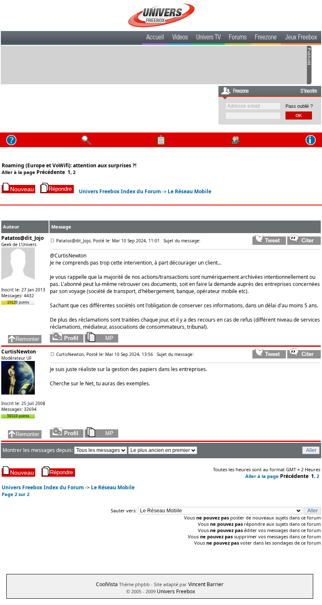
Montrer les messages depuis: (38, 450)
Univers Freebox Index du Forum (120, 191)
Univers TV (208, 38)
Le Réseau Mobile (189, 191)
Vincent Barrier (205, 584)
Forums (238, 38)
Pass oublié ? (299, 106)
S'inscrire (309, 91)
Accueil (155, 38)
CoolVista (107, 584)
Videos (180, 38)
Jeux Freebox (301, 38)
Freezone (266, 38)
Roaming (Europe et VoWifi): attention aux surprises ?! (69, 165)
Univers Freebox (176, 591)
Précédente (50, 172)
